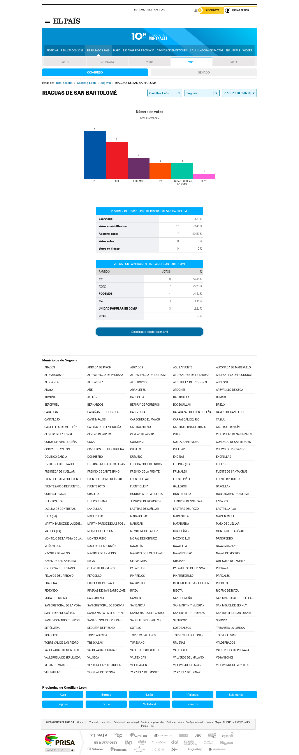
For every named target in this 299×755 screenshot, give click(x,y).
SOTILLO (135, 627)
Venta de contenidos (100, 722)
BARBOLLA (137, 397)
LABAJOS (222, 501)
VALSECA (93, 657)
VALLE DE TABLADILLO (144, 650)
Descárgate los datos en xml (149, 331)
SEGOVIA (221, 620)
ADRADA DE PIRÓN (99, 367)
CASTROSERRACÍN (228, 427)
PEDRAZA (222, 568)
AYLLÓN (92, 397)
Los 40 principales (119, 736)
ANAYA (48, 389)
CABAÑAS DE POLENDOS (103, 412)
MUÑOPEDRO (224, 538)
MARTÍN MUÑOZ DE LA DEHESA (63, 523)
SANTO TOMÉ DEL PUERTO (104, 620)
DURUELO (136, 456)
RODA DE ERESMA (55, 598)
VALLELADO (180, 650)
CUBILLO (135, 449)
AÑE (90, 389)
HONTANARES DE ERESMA (232, 494)
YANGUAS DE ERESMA (101, 672)
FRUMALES (180, 471)
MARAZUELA (181, 516)
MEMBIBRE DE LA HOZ (144, 531)
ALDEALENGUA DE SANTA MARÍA (149, 375)
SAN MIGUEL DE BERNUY (231, 605)
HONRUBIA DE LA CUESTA (146, 494)
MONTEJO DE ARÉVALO (230, 531)
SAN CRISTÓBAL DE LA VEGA (62, 605)
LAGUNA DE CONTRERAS (60, 508)
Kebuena (223, 742)
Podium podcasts (139, 749)
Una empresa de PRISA (60, 739)
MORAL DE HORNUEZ (143, 538)
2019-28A (107, 62)
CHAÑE (177, 434)
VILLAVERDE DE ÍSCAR (187, 665)
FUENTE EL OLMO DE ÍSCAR (104, 479)
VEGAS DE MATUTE (56, 665)
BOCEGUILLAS (182, 404)
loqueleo (195, 749)
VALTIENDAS (138, 657)
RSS (152, 726)
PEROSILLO (94, 575)
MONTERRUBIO (96, 538)
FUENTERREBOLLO (228, 479)
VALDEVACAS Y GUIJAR (101, 650)
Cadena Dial (174, 742)
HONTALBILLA (182, 494)
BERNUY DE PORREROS (145, 404)
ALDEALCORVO (53, 375)
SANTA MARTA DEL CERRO (147, 613)
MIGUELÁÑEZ (181, 531)
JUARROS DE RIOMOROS (145, 501)
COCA (91, 441)
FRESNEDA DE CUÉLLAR (59, 471)
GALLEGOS (180, 486)
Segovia (63, 704)
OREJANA (179, 560)
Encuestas (233, 50)
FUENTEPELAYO (140, 479)
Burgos (106, 694)
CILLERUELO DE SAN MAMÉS (234, 434)
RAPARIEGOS (138, 583)
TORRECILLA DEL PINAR (188, 635)
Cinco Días (158, 742)
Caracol (226, 736)
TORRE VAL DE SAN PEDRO (61, 642)
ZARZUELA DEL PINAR (187, 672)
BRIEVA (220, 404)
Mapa (116, 50)
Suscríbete (212, 10)
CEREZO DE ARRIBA (142, 434)
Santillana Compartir (163, 736)
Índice (144, 726)
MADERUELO (95, 516)
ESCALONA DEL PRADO (59, 464)
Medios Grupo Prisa (59, 750)
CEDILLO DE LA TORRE (58, 434)
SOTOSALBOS (182, 627)
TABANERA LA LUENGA (230, 627)
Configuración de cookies (199, 722)
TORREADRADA (97, 635)
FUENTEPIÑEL (182, 479)
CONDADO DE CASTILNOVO (233, 441)
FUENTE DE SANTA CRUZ (231, 471)
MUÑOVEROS (52, 546)
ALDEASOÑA (95, 382)
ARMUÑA (50, 397)
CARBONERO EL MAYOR (145, 419)
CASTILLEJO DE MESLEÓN (60, 427)
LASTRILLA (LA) (226, 508)
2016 (149, 62)
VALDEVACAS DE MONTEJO (61, 650)
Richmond (96, 749)
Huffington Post (104, 742)
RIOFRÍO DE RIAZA (227, 590)
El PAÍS (98, 736)
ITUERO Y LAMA (97, 501)
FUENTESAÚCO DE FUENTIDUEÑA (63, 486)
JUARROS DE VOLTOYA (187, 501)
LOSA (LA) (50, 516)
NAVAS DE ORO (182, 553)
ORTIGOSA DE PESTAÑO (59, 568)
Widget (247, 50)
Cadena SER (182, 736)
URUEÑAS (179, 642)
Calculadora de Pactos (206, 50)
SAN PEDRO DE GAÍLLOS (59, 613)
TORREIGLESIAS (226, 635)
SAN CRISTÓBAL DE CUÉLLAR (234, 598)
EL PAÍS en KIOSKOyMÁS (236, 722)
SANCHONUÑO (182, 598)
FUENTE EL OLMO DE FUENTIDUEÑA (63, 479)
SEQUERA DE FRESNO (101, 627)
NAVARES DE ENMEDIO (101, 553)
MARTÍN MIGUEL (226, 516)
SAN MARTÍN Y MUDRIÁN (188, 605)
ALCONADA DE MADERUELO (233, 367)
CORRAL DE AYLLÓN (57, 449)
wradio (141, 742)
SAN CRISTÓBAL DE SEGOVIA (105, 605)
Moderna (117, 749)
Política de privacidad (152, 722)
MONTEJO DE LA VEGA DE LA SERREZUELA (63, 538)
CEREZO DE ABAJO (99, 434)
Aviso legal (133, 722)
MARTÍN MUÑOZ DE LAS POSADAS (106, 523)
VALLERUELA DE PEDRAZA (232, 650)
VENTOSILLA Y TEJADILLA (104, 665)
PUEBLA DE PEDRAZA (100, 583)
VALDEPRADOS (225, 642)
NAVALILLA (180, 546)
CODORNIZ (137, 441)
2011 (233, 62)
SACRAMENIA (95, 598)
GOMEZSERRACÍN (55, 494)
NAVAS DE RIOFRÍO (228, 553)
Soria (106, 704)
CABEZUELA (137, 412)
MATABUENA (181, 523)
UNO (128, 742)
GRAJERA (93, 494)
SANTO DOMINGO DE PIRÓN (62, 620)
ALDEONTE (223, 382)
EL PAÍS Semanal (190, 742)
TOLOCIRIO (51, 635)
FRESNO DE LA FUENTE (145, 471)
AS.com (196, 736)
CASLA (220, 419)
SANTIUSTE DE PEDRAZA (189, 613)
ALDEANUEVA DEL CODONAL (234, 375)
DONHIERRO (95, 456)
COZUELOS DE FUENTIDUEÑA (105, 449)
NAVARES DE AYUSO (57, 553)
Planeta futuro (206, 742)
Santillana (140, 736)
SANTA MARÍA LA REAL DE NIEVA (106, 613)
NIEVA (91, 560)
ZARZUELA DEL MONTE (144, 672)
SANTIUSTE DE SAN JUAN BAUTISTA (235, 613)
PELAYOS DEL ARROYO (59, 575)
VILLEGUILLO (52, 672)
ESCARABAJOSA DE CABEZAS (106, 464)
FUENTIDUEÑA (139, 486)
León (149, 694)
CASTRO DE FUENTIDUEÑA (104, 427)
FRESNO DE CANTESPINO (103, 471)
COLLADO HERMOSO (186, 441)
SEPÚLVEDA (52, 627)
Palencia (193, 694)
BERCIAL (221, 397)
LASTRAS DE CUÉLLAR (144, 508)
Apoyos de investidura (172, 50)
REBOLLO (222, 583)
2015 (191, 62)
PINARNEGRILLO (183, 575)
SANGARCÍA (137, 605)
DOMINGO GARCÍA (55, 456)
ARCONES (179, 389)
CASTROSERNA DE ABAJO (189, 427)
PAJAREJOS (137, 568)
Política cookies (175, 722)
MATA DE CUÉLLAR (227, 523)
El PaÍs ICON (158, 749)
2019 (65, 62)
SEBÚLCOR (180, 620)
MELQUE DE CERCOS (100, 531)
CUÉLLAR (179, 449)
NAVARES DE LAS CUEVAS (146, 553)
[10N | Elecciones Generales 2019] (149, 36)
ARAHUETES (138, 389)
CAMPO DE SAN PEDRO (230, 412)
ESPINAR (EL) (181, 464)
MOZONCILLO (181, 538)
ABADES (49, 367)
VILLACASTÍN (138, 665)
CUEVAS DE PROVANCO (230, 449)
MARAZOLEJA (139, 516)
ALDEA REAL (52, 382)
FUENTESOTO (96, 486)
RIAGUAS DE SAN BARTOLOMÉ (106, 590)
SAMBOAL (136, 598)
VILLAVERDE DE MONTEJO (232, 665)
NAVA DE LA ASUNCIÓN (101, 546)
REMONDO (51, 590)
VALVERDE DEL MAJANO (188, 657)
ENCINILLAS (223, 456)
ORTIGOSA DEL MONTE (230, 560)
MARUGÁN (136, 523)
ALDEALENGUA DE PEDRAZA (105, 375)
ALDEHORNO (138, 382)
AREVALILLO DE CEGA (229, 389)
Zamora (193, 704)
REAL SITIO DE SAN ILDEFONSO (192, 583)
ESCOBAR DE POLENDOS (146, 464)
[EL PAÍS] (67, 21)
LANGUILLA (94, 508)
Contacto (82, 722)
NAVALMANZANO (226, 546)
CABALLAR (51, 412)
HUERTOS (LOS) (54, 501)
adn (210, 736)
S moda (176, 749)
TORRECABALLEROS (143, 635)
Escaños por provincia (138, 50)
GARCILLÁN (223, 486)
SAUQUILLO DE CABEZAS (145, 620)
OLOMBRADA (138, 560)
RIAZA (134, 590)
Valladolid (149, 704)
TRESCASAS (95, 642)
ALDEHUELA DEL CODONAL (190, 382)
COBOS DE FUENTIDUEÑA (60, 441)
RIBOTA (178, 590)
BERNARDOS (95, 404)
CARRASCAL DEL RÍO (186, 419)
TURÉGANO (137, 642)
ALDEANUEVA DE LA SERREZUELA (192, 375)
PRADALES (223, 575)
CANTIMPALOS (96, 419)
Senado (204, 72)
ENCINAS (179, 456)
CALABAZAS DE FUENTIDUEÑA (192, 412)
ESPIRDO (221, 464)
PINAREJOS (137, 575)
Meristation (216, 749)
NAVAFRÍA (136, 546)
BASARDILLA (181, 397)
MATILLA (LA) (52, 531)
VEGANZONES (225, 657)
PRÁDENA (50, 583)
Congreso (95, 72)
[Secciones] (47, 21)
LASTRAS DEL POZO (186, 508)
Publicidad (119, 722)
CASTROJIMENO (140, 427)
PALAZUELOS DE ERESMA (189, 568)
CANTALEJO (52, 419)
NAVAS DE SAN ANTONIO (60, 560)
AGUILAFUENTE (182, 367)
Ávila (63, 694)
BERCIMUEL (51, 404)
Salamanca (236, 694)
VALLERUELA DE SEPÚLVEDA (62, 657)
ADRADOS (136, 367)
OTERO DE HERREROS (101, 568)
